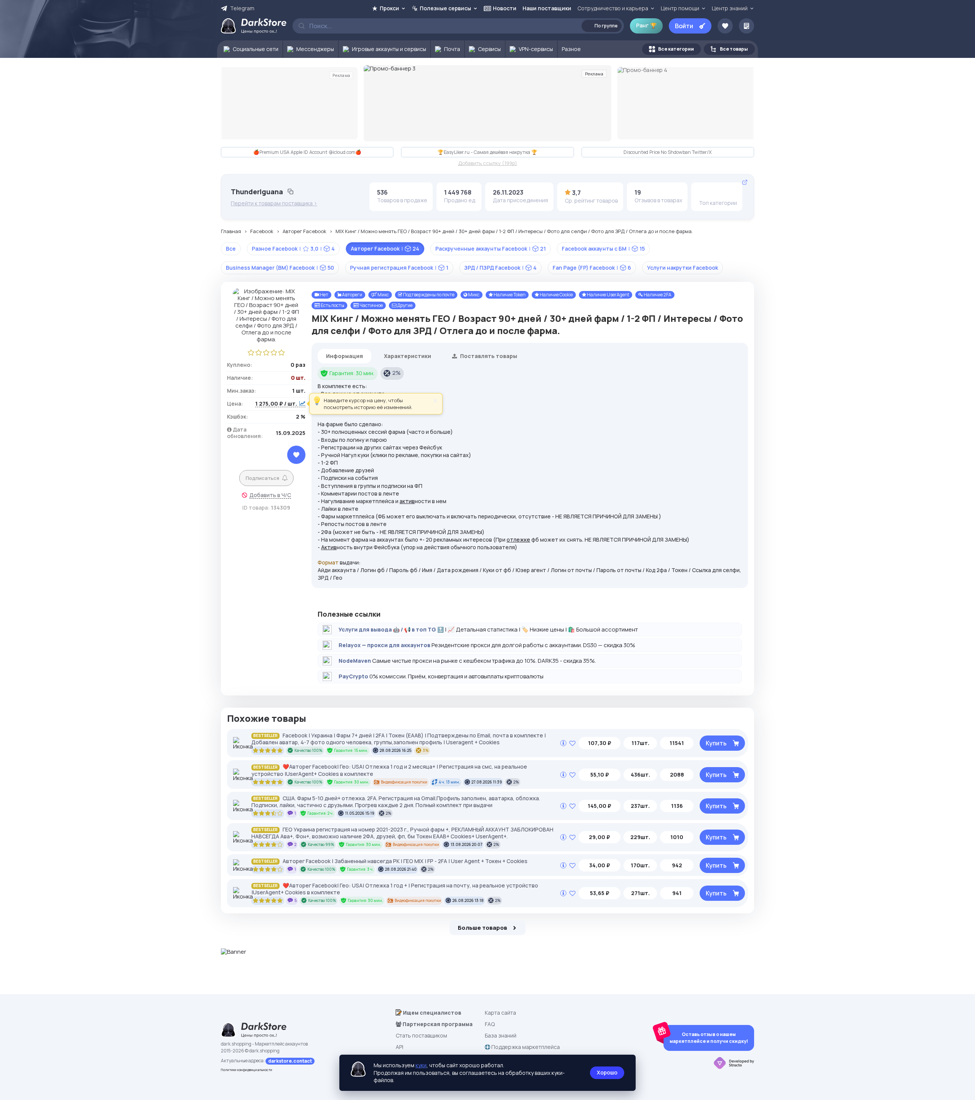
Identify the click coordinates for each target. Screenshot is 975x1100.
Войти (684, 26)
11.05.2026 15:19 (359, 813)
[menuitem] (250, 49)
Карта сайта (500, 1012)
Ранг (646, 25)
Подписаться (262, 478)
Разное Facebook (293, 248)
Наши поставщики (547, 8)
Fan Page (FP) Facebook (592, 267)
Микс (383, 294)
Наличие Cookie (556, 294)
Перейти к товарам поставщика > (274, 203)
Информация (344, 356)
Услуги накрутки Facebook (682, 267)
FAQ (490, 1024)
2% (396, 372)
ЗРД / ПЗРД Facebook (500, 267)
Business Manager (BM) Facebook (280, 267)
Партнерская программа (437, 1024)
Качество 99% (321, 844)
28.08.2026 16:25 (395, 750)
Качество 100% (308, 750)
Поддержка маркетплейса (525, 1046)
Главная (231, 232)
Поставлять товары (488, 356)
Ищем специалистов (431, 1012)
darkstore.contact (290, 1061)
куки (421, 1065)
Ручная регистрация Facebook (399, 267)
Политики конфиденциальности (246, 1069)
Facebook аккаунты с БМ (603, 248)
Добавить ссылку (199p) (487, 163)
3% (426, 750)
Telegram (242, 8)
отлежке (518, 539)
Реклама (341, 75)
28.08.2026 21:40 (401, 869)
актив (407, 501)
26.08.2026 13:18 (468, 900)
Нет (323, 294)
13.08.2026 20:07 (466, 844)
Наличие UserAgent (607, 294)
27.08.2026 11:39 (487, 782)
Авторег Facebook (304, 232)
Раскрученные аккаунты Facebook (490, 248)
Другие (404, 305)
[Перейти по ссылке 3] (487, 103)
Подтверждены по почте (428, 294)
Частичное (371, 305)
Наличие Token (509, 294)
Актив (329, 547)
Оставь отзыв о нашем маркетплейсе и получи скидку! (709, 1037)
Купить (716, 743)
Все (231, 248)
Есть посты (332, 305)
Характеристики (407, 356)
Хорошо (607, 1072)
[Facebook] (704, 192)
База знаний (500, 1035)
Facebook (261, 232)
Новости (504, 8)
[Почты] (728, 192)
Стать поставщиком (421, 1035)
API (399, 1046)
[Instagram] (716, 192)
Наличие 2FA (657, 294)
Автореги (351, 294)
